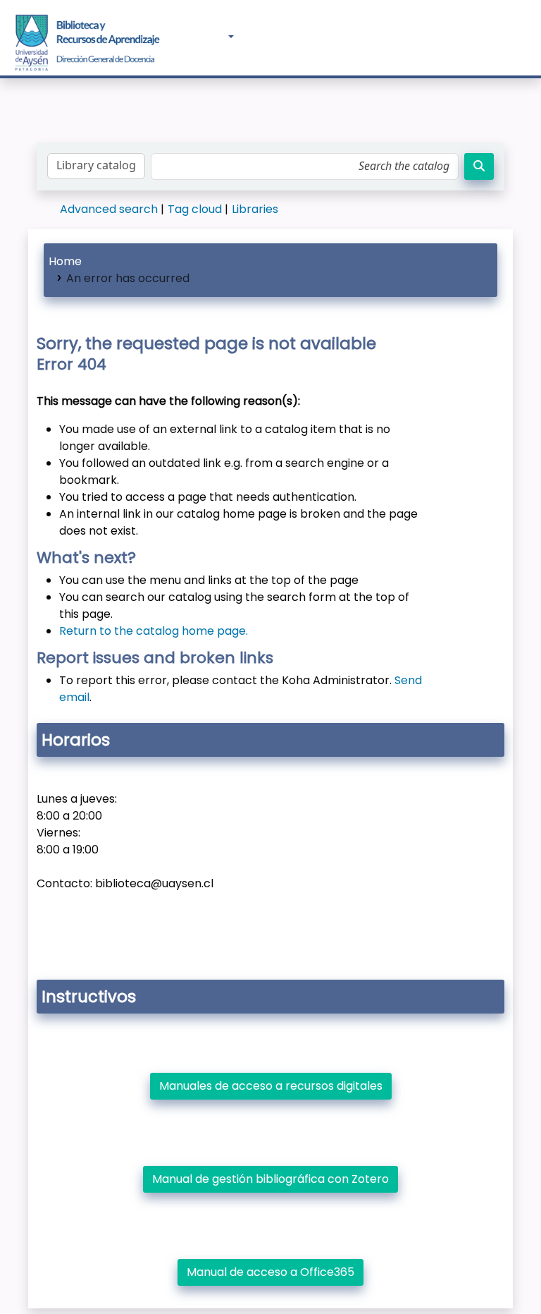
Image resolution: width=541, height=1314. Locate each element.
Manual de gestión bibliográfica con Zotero (270, 1179)
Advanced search (109, 209)
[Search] (479, 166)
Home (65, 261)
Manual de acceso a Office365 (270, 1272)
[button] (185, 37)
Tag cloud (195, 209)
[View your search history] (523, 37)
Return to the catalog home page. (153, 631)
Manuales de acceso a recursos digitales (271, 1086)
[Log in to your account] (492, 36)
